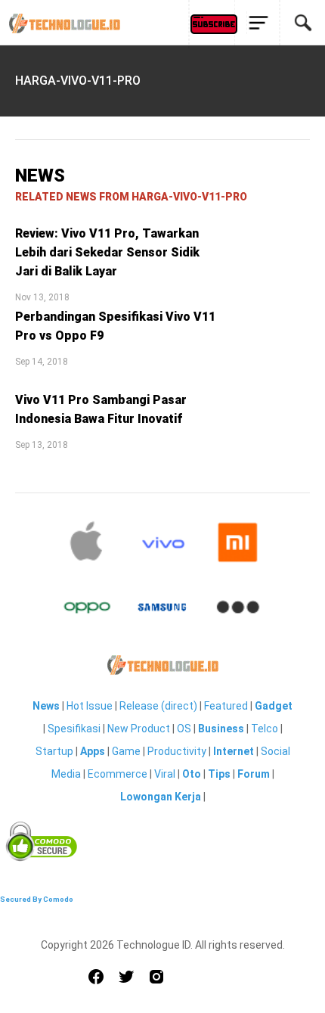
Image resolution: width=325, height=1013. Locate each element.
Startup (54, 751)
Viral (164, 774)
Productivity (176, 751)
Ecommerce (117, 774)
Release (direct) (158, 706)
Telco (264, 728)
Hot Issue (90, 706)
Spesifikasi (74, 728)
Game (126, 751)
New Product (138, 728)
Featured (226, 706)
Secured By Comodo (36, 899)
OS (184, 728)
